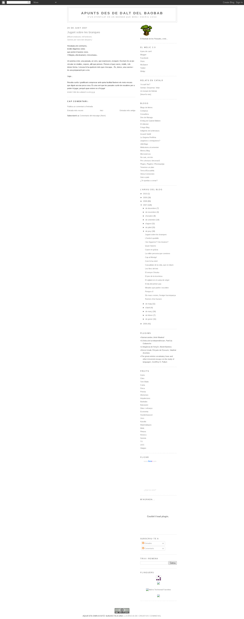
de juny (148, 231)
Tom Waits (144, 382)
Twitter (143, 68)
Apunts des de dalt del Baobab (122, 13)
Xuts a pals (144, 177)
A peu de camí (146, 51)
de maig (148, 304)
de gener (149, 319)
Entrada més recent (75, 110)
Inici (101, 110)
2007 (145, 205)
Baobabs (143, 402)
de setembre (150, 220)
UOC (142, 445)
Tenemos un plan (147, 167)
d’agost (148, 224)
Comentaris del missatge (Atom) (93, 116)
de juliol (148, 227)
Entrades (148, 543)
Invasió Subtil (145, 134)
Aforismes (144, 395)
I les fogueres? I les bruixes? (156, 242)
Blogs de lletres (146, 107)
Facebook (144, 58)
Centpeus (144, 111)
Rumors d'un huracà (153, 299)
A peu (142, 375)
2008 (145, 201)
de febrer (149, 315)
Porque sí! (149, 291)
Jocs (142, 418)
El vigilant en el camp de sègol (157, 280)
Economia (144, 412)
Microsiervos (145, 154)
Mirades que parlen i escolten (157, 288)
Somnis (143, 438)
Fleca (142, 388)
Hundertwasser (146, 415)
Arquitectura (145, 398)
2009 (145, 197)
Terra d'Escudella (147, 171)
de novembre (151, 212)
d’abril (148, 308)
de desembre (151, 208)
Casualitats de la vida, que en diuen (159, 265)
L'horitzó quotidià (152, 238)
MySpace (144, 65)
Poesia (143, 392)
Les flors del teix (151, 269)
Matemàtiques (146, 425)
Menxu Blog (145, 151)
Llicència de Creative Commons (142, 616)
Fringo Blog (144, 127)
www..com (150, 461)
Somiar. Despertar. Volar (150, 88)
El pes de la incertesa (153, 276)
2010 (145, 194)
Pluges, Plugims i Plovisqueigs (152, 164)
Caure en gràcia (151, 250)
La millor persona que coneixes (157, 253)
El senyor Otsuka (152, 272)
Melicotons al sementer (149, 147)
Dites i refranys (146, 408)
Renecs (143, 435)
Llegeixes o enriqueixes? (150, 141)
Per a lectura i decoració (150, 161)
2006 (145, 324)
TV (141, 441)
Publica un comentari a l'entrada (80, 106)
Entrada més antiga (127, 110)
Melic (142, 428)
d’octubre (149, 216)
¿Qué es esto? (150, 490)
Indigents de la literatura (149, 131)
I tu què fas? (145, 84)
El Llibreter (144, 124)
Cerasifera (144, 114)
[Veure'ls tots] (145, 94)
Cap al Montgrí (151, 257)
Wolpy (142, 71)
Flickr (142, 61)
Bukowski (144, 405)
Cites (142, 378)
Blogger (143, 55)
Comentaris (149, 548)
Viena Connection (147, 174)
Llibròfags (144, 144)
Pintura (143, 431)
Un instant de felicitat (148, 91)
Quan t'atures (150, 246)
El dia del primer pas (153, 284)
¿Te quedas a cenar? (149, 181)
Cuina (142, 385)
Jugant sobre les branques (83, 32)
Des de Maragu (146, 117)
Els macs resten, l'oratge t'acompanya (160, 295)
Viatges (143, 448)
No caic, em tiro (146, 157)
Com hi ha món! (151, 261)
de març (149, 311)
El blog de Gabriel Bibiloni (150, 121)
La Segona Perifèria (148, 137)
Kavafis (143, 422)
